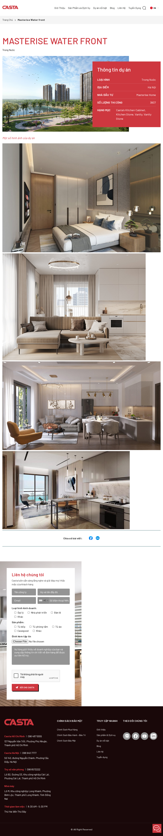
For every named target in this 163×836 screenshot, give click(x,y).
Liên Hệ (121, 7)
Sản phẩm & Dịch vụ (106, 735)
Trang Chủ (7, 19)
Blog (112, 7)
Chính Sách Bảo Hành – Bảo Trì (71, 735)
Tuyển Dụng (134, 7)
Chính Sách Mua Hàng (67, 729)
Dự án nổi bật (100, 7)
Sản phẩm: (18, 622)
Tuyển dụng (102, 757)
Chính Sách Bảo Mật (66, 740)
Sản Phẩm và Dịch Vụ (79, 7)
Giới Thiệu (59, 7)
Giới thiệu (101, 729)
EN (157, 14)
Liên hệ (100, 751)
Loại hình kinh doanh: (24, 608)
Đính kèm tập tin (21, 636)
